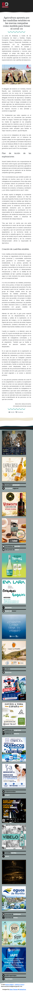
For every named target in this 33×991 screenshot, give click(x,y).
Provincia (20, 412)
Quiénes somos (19, 984)
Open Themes (14, 989)
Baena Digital (9, 984)
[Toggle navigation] (29, 4)
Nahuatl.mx (22, 989)
